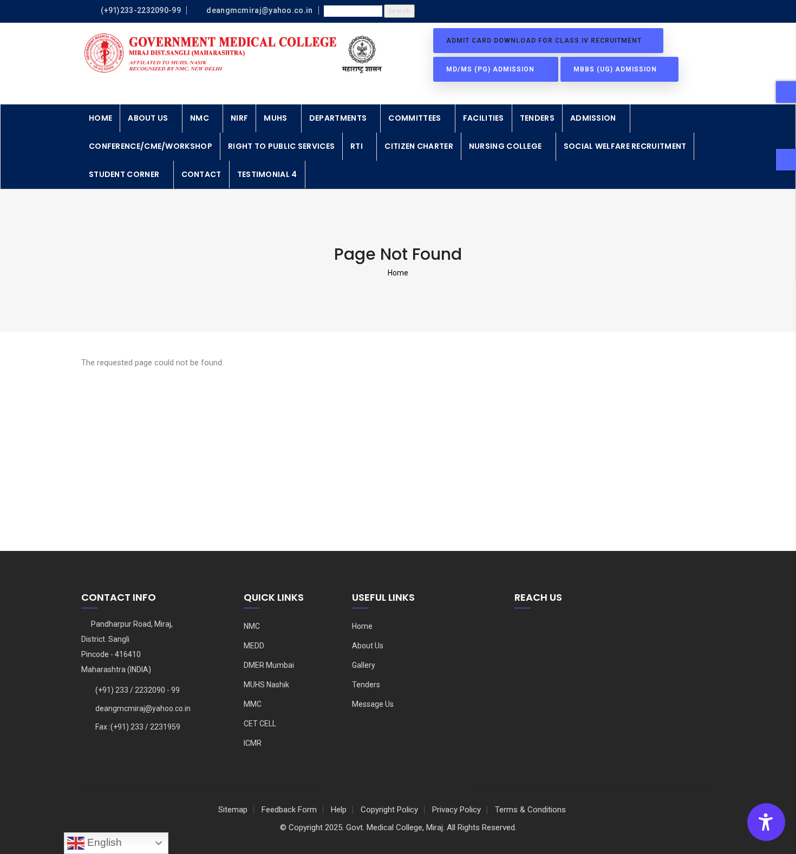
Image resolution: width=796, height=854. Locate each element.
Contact (201, 174)
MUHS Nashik (266, 684)
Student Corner (124, 174)
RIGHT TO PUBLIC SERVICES (281, 146)
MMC (253, 704)
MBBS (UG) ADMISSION (616, 69)
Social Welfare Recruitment (625, 146)
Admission (593, 118)
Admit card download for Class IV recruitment (545, 40)
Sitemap (232, 809)
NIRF (239, 118)
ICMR (253, 743)
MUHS (275, 118)
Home (100, 118)
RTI (356, 146)
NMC (199, 118)
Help (339, 809)
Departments (338, 118)
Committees (414, 118)
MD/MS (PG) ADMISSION (492, 69)
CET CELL (260, 723)
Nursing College (505, 146)
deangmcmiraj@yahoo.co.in (143, 708)
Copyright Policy (389, 809)
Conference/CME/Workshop (150, 146)
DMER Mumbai (269, 665)
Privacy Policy (456, 809)
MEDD (254, 645)
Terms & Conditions (530, 809)
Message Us (373, 704)
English (103, 842)
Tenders (537, 118)
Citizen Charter (418, 146)
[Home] (235, 54)
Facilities (483, 118)
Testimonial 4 (267, 174)
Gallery (363, 665)
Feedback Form (289, 809)
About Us (148, 118)
